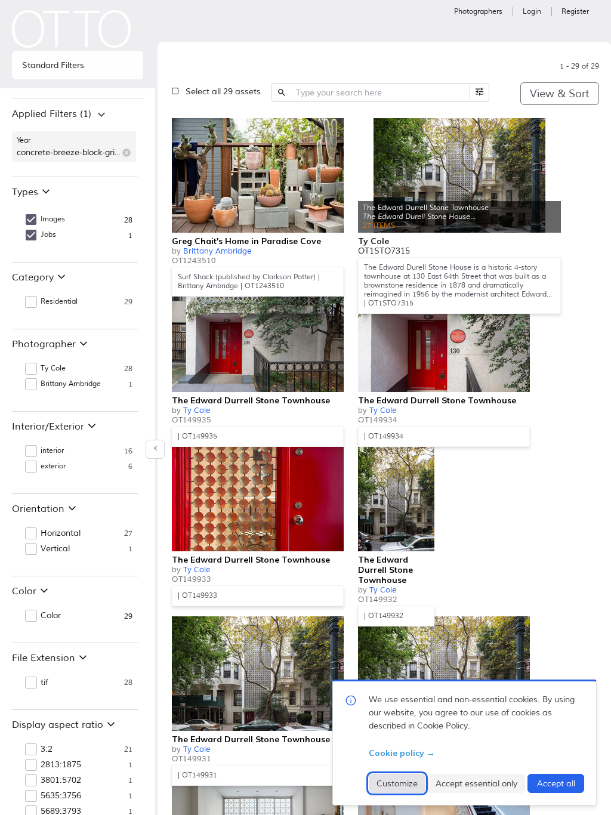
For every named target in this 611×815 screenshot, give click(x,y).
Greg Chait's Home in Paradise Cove (246, 241)
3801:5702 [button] (61, 780)
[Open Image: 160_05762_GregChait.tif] (258, 175)
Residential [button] (59, 301)
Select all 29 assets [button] (223, 92)
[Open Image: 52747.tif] (258, 673)
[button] (126, 152)
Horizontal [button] (61, 533)
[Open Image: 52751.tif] (258, 334)
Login (532, 11)
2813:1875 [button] (61, 765)
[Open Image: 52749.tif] (258, 494)
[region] (77, 137)
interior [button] (52, 450)
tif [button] (44, 682)
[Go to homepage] (71, 29)
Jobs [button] (48, 234)
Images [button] (53, 219)
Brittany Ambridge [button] (71, 383)
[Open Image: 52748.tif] (396, 494)
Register (575, 11)
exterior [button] (53, 466)
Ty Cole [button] (53, 368)
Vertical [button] (55, 549)
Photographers (478, 11)
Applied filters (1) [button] (51, 114)
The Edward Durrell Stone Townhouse (251, 400)
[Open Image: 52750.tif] (444, 334)
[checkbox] (332, 129)
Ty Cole (196, 410)
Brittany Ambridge (217, 251)
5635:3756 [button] (61, 796)
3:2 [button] (47, 749)
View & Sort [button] (559, 93)
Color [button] (51, 615)
